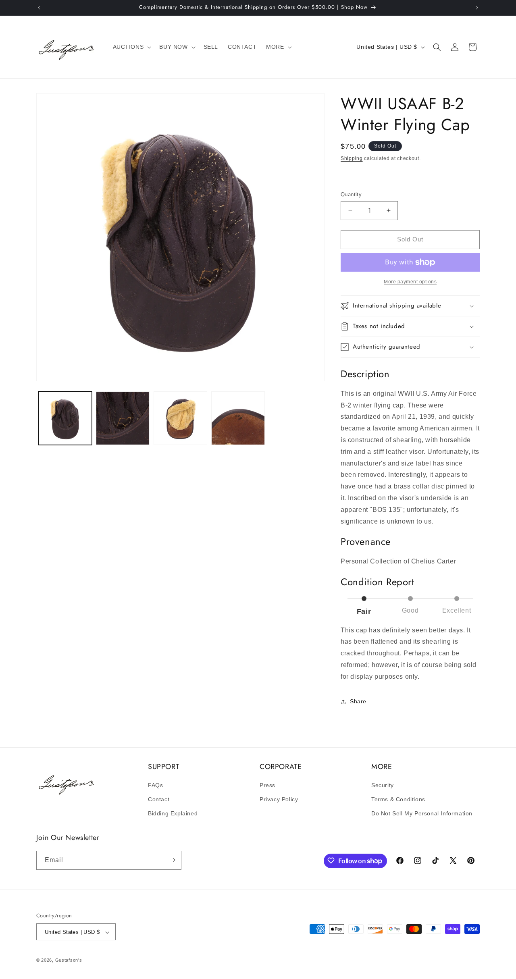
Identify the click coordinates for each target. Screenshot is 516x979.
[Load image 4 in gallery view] (238, 418)
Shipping (352, 158)
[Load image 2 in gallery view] (123, 418)
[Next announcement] (477, 7)
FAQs (155, 785)
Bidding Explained (173, 814)
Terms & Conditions (398, 799)
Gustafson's (68, 960)
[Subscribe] (172, 859)
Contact (158, 799)
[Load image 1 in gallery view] (65, 418)
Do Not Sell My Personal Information (421, 814)
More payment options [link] (410, 282)
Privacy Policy (279, 799)
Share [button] (358, 701)
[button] (131, 46)
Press (267, 785)
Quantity (351, 194)
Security (382, 785)
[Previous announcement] (39, 7)
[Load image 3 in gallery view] (180, 418)
